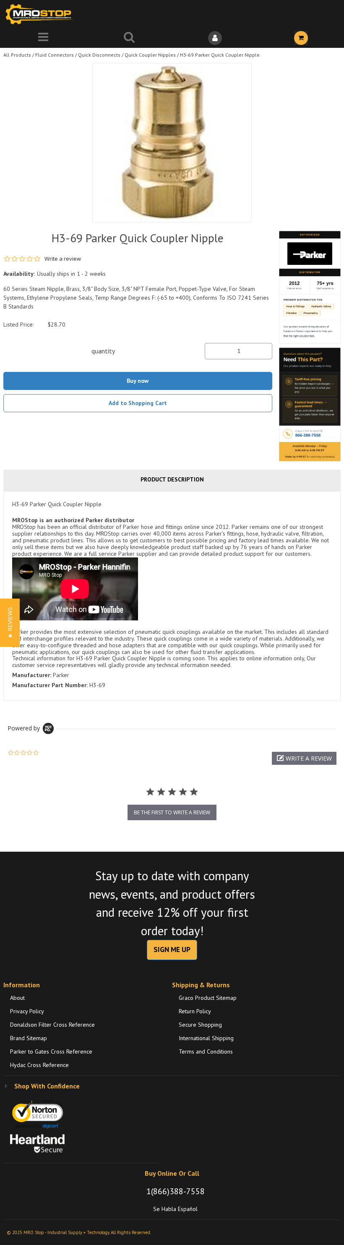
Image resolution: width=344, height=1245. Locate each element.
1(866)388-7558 (175, 1191)
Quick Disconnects (99, 55)
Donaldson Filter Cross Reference (52, 1024)
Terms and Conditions (206, 1051)
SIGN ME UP (172, 949)
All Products (17, 55)
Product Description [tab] (172, 479)
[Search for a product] (129, 38)
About (17, 998)
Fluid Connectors (54, 55)
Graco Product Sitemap (208, 998)
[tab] (172, 596)
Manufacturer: (31, 675)
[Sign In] (215, 38)
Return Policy (195, 1011)
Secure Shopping (200, 1024)
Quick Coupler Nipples (150, 55)
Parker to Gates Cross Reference (51, 1051)
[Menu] (43, 38)
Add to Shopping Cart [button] (138, 403)
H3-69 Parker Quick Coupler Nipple (220, 55)
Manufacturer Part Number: (50, 685)
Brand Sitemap (28, 1038)
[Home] (41, 14)
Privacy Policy (27, 1011)
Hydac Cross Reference (39, 1065)
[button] (304, 758)
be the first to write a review (172, 812)
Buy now (138, 380)
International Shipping (206, 1038)
